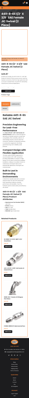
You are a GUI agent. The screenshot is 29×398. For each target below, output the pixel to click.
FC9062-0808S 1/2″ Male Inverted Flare (14, 326)
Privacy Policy (14, 364)
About (14, 380)
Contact (15, 382)
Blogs (14, 362)
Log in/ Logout (14, 393)
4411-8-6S (3, 96)
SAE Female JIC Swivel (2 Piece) (13, 96)
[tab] (5, 104)
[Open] (2, 8)
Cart (14, 395)
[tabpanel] (14, 163)
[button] (8, 246)
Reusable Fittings (6, 58)
